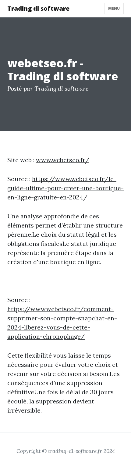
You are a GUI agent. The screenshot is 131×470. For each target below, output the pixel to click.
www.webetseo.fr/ (62, 160)
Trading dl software (38, 8)
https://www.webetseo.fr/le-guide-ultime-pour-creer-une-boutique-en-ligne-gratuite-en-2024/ (65, 188)
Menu (114, 8)
